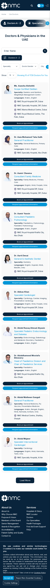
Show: (4, 75)
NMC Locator (32, 514)
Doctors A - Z (14, 23)
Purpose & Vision (9, 517)
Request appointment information (25, 128)
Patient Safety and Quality (12, 533)
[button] (32, 5)
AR (42, 5)
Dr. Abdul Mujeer (22, 438)
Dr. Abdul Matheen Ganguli (27, 397)
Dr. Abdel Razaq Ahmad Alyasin (29, 328)
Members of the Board (11, 520)
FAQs (29, 530)
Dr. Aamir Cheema (23, 173)
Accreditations (8, 530)
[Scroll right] (47, 23)
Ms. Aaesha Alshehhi (24, 86)
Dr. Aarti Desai (21, 255)
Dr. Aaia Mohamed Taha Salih (28, 137)
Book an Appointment (25, 123)
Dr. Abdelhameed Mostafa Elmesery (27, 356)
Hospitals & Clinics (34, 511)
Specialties (37, 23)
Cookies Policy (40, 573)
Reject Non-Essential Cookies (28, 578)
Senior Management (10, 523)
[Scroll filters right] (48, 67)
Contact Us (6, 536)
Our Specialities (33, 520)
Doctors (30, 517)
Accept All (8, 578)
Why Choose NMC (9, 514)
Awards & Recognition (11, 526)
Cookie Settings (11, 583)
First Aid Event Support (36, 526)
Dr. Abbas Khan (21, 292)
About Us (5, 511)
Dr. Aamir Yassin (22, 213)
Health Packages (34, 523)
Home (4, 14)
